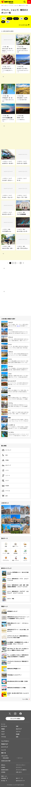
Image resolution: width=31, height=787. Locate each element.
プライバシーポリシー (21, 765)
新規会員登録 (6, 758)
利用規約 (3, 767)
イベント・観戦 (6, 553)
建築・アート (15, 546)
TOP (2, 5)
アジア (7, 480)
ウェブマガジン (5, 741)
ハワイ (7, 470)
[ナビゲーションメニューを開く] (29, 2)
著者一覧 (3, 753)
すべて (3, 18)
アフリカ (7, 490)
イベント (10, 18)
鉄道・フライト (15, 560)
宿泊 (26, 18)
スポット (6, 5)
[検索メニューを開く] (24, 2)
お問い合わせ (19, 772)
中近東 (7, 485)
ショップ (16, 18)
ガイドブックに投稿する (21, 769)
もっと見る (25, 699)
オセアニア (8, 465)
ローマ (18, 326)
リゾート (7, 475)
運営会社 (3, 765)
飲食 (8, 21)
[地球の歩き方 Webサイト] (7, 1)
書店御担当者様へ (5, 769)
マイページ (20, 758)
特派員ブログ (4, 744)
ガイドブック (4, 747)
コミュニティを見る (15, 718)
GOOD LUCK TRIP (5, 761)
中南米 (7, 460)
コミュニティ (4, 756)
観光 (3, 21)
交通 (21, 18)
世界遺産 (15, 553)
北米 (6, 455)
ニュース (3, 750)
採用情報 (3, 772)
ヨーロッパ (8, 450)
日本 (6, 495)
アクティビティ (6, 560)
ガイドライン (19, 767)
